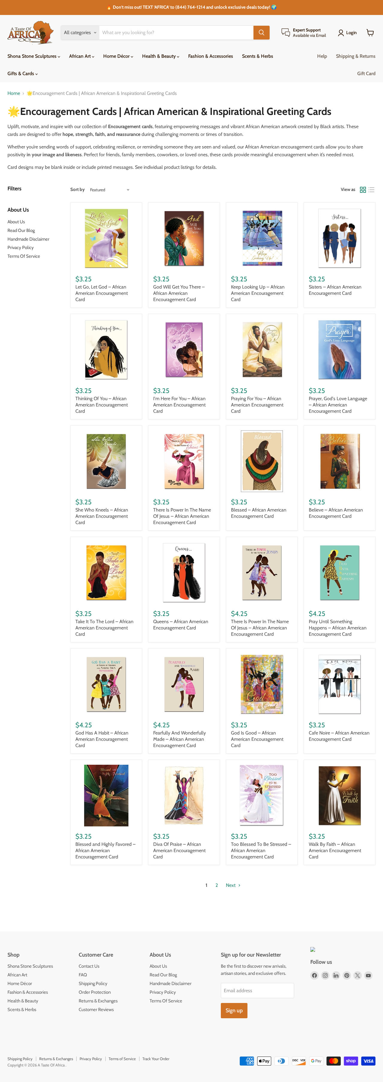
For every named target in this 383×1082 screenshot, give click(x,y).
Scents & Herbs (257, 56)
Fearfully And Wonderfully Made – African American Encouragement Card (179, 739)
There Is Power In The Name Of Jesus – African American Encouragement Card (182, 516)
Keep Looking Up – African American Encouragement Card (258, 293)
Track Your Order (155, 1058)
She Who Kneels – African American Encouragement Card (101, 516)
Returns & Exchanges (98, 1001)
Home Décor (117, 56)
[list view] (371, 190)
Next (231, 885)
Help (322, 56)
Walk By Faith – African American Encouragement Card (335, 850)
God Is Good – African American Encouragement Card (257, 739)
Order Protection (95, 992)
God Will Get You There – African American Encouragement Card (179, 293)
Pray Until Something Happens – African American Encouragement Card (338, 628)
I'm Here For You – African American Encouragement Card (179, 405)
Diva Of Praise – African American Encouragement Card (179, 850)
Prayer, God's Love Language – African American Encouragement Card (338, 405)
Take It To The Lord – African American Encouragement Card (104, 628)
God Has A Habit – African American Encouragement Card (101, 739)
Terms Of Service (23, 256)
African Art (80, 56)
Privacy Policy (20, 247)
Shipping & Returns (356, 56)
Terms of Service (122, 1058)
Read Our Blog (21, 230)
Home (13, 93)
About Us (16, 221)
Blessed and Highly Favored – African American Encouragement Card (105, 850)
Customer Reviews (96, 1009)
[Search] (261, 33)
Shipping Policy (93, 983)
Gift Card (366, 73)
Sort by (77, 189)
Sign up (234, 1010)
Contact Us (89, 966)
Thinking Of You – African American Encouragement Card (101, 405)
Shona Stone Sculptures (32, 56)
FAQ (83, 975)
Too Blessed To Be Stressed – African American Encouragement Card (261, 850)
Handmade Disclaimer (28, 239)
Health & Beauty (159, 56)
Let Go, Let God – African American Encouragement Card (101, 293)
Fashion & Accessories (210, 56)
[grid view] (363, 190)
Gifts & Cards (21, 73)
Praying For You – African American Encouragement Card (257, 405)
